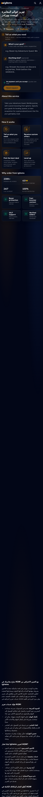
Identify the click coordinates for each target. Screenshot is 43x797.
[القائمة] (40, 3)
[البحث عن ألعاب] (35, 3)
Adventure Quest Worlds (10, 8)
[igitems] (6, 3)
